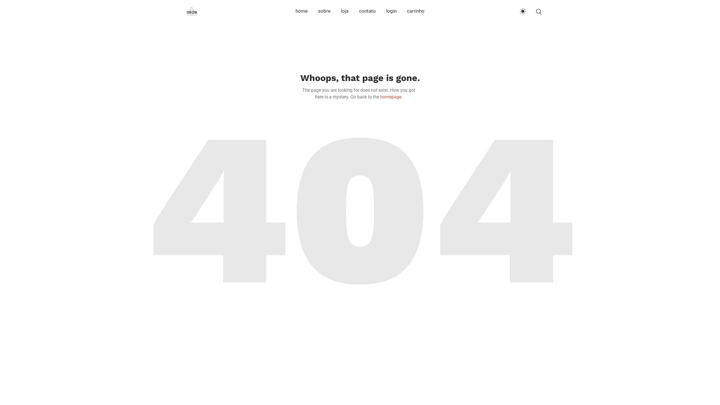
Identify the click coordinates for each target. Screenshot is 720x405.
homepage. (391, 97)
